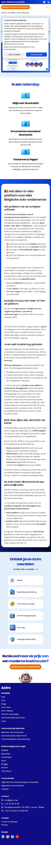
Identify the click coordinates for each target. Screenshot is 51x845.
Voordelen (12, 13)
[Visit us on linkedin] (12, 836)
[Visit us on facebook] (3, 836)
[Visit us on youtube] (17, 836)
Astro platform (23, 13)
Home (3, 13)
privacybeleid (10, 49)
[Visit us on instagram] (7, 836)
